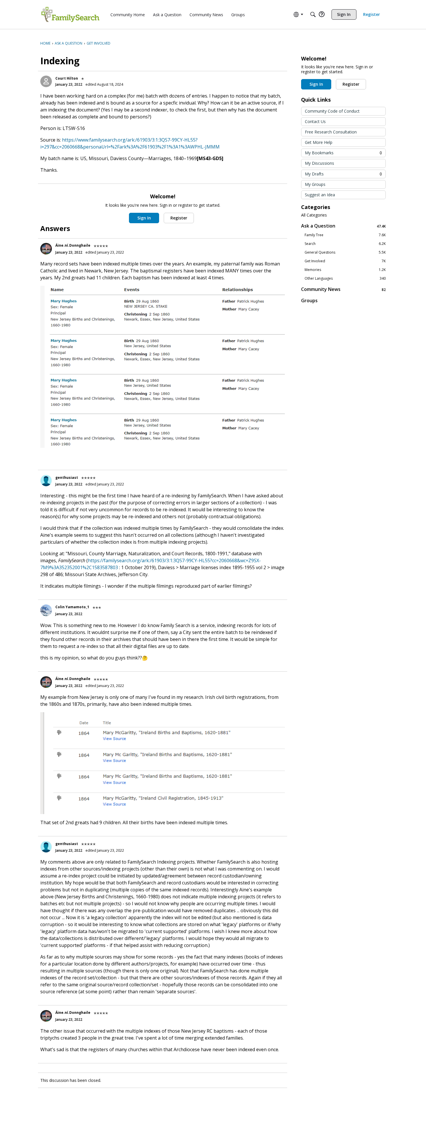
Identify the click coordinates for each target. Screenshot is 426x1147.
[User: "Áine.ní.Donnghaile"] (46, 248)
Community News (343, 289)
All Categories (314, 215)
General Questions (345, 252)
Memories (345, 269)
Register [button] (178, 218)
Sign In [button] (144, 218)
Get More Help (318, 142)
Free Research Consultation (331, 132)
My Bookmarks (343, 152)
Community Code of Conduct (332, 111)
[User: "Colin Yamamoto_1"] (46, 610)
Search (345, 243)
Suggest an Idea (320, 194)
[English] (70, 14)
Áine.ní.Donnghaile (72, 245)
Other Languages (345, 278)
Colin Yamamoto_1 (72, 606)
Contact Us (315, 121)
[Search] (313, 14)
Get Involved (345, 261)
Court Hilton (66, 78)
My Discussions (319, 163)
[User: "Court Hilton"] (46, 81)
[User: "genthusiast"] (46, 480)
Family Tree (345, 235)
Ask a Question (343, 226)
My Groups (315, 184)
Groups (309, 300)
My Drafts (343, 174)
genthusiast (66, 477)
